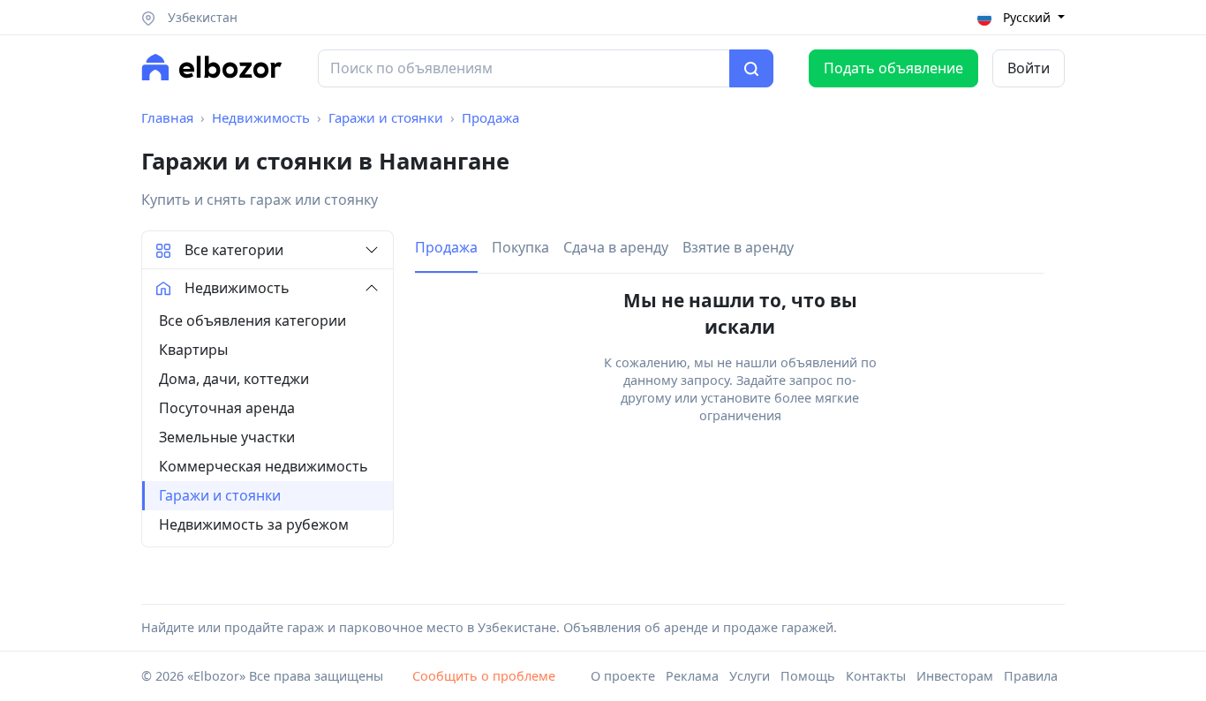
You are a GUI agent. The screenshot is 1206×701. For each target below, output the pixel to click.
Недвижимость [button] (237, 288)
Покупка (520, 247)
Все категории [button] (234, 250)
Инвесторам (954, 675)
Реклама (692, 675)
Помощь (807, 675)
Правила (1031, 675)
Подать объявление (893, 68)
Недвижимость (261, 117)
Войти (1028, 68)
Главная (167, 117)
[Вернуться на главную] (212, 67)
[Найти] (751, 68)
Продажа (490, 117)
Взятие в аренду (738, 247)
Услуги (749, 675)
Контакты (876, 675)
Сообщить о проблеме (483, 675)
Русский (1026, 17)
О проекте (623, 675)
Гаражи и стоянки (385, 117)
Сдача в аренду (615, 247)
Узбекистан (200, 17)
